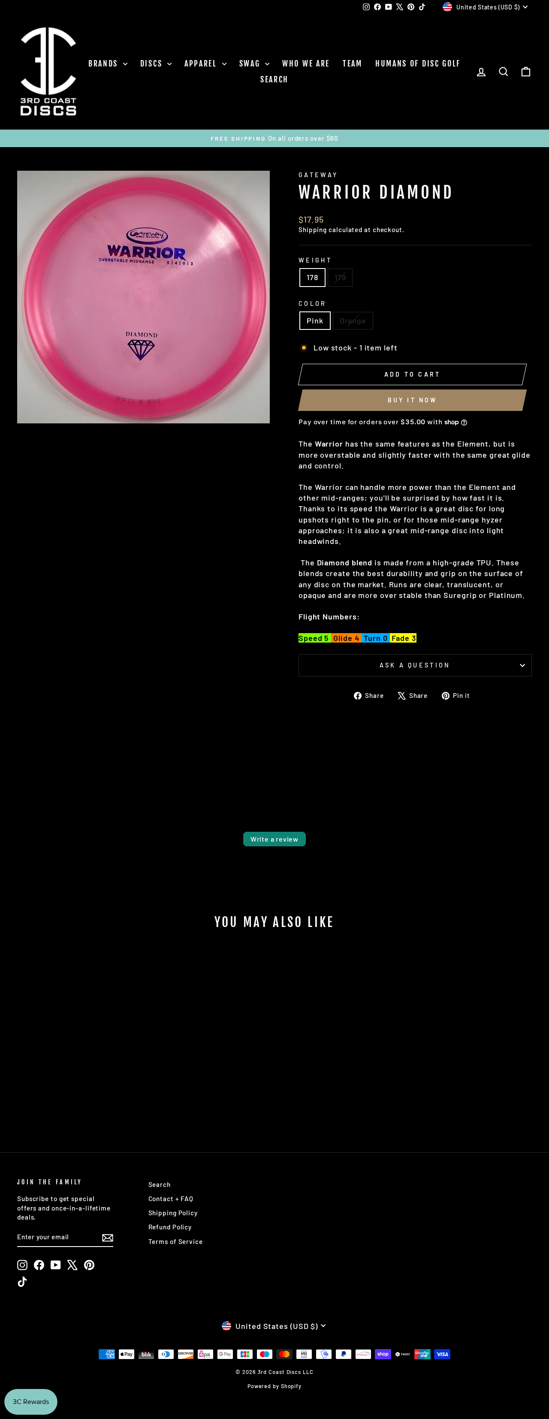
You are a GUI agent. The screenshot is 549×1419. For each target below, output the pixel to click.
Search (274, 79)
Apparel (202, 63)
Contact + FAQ (171, 1198)
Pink (315, 320)
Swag (251, 63)
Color (313, 303)
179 (340, 277)
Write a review (274, 839)
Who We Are (306, 63)
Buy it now (412, 400)
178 (312, 277)
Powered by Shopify (274, 1386)
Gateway (318, 174)
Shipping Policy (173, 1213)
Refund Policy (170, 1227)
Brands (104, 63)
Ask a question (415, 665)
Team (352, 63)
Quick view (78, 1062)
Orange (353, 320)
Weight (315, 260)
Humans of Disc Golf (418, 63)
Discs (152, 63)
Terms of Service (175, 1241)
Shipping (313, 229)
